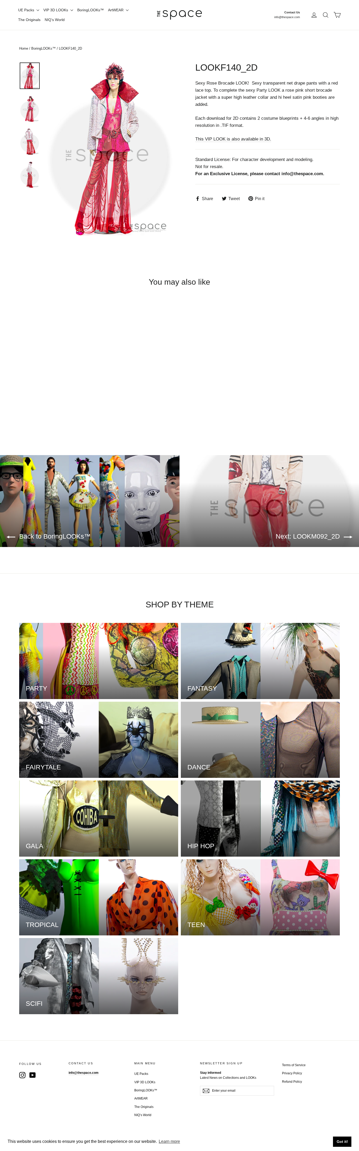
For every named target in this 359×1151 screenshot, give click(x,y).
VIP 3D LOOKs (56, 10)
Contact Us (292, 12)
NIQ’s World (55, 20)
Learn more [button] (169, 1141)
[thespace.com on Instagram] (22, 1075)
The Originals (29, 20)
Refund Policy (292, 1082)
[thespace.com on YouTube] (32, 1075)
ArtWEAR (116, 10)
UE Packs (26, 10)
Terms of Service (294, 1065)
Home (23, 48)
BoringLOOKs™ (90, 10)
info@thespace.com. (302, 173)
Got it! (342, 1141)
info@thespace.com (287, 17)
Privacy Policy (292, 1073)
